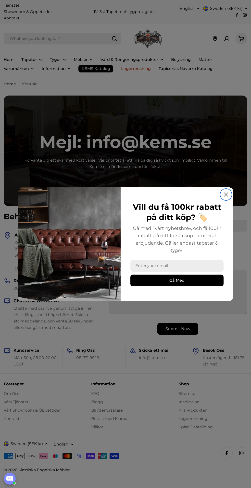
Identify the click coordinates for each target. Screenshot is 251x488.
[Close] (226, 194)
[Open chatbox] (10, 479)
